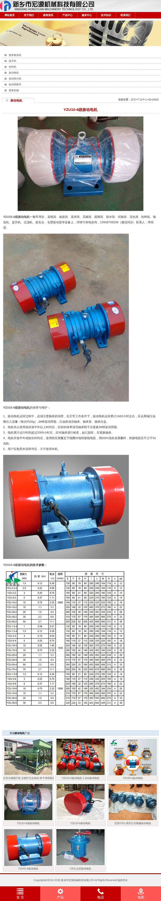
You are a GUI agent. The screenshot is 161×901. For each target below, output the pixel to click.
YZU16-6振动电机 (80, 823)
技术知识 (106, 15)
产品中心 (67, 15)
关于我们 (29, 15)
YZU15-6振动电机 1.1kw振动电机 (80, 778)
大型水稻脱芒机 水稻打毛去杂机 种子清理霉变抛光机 (28, 778)
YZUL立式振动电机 (80, 868)
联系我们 (126, 15)
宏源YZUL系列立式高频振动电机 (132, 823)
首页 (133, 99)
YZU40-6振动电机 (28, 868)
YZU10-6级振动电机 (16, 216)
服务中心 (87, 15)
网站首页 (10, 15)
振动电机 (154, 99)
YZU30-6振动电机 (133, 778)
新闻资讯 (48, 15)
